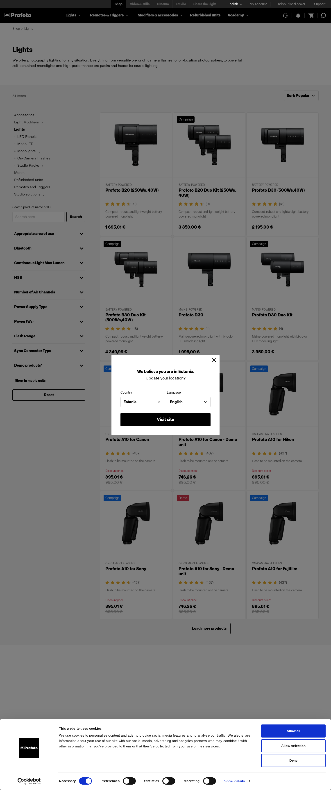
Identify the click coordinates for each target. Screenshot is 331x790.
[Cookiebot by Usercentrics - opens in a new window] (29, 781)
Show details (234, 781)
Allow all (293, 731)
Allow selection (293, 746)
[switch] (129, 781)
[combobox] (142, 402)
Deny (293, 760)
